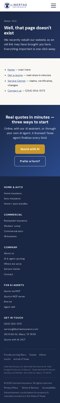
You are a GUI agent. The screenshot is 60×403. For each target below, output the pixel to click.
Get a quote (15, 75)
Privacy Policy (11, 387)
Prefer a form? (30, 161)
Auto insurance (12, 198)
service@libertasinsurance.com (21, 329)
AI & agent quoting (14, 258)
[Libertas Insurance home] (15, 5)
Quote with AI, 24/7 (14, 339)
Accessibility (49, 387)
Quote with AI (30, 149)
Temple (32, 354)
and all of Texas (21, 359)
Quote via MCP (12, 291)
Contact (8, 274)
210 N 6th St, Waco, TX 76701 (20, 334)
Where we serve (13, 263)
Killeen (42, 354)
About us (9, 253)
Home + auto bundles (16, 203)
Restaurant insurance (15, 220)
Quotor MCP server (14, 296)
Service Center (17, 81)
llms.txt (8, 301)
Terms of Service (30, 387)
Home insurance (13, 193)
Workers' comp (12, 225)
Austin (7, 359)
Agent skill (9, 306)
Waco (23, 354)
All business (10, 236)
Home (7, 21)
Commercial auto (13, 231)
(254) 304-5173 (13, 323)
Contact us (15, 90)
